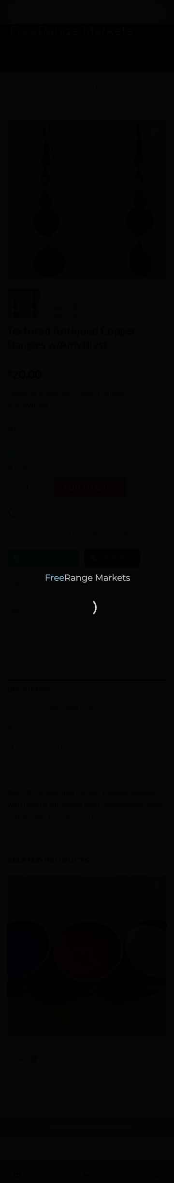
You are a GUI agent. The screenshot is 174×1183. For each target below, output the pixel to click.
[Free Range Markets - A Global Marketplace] (87, 578)
